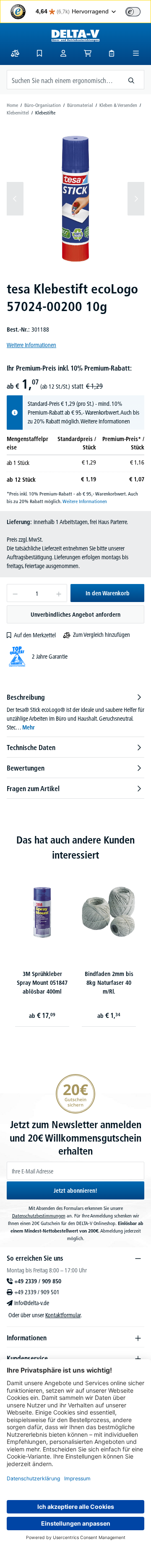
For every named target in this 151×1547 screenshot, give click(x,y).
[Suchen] (131, 79)
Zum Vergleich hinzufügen (101, 635)
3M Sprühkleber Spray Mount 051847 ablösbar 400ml (42, 982)
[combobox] (63, 79)
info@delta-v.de (31, 1303)
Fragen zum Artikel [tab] (33, 788)
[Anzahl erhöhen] (59, 593)
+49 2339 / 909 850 (37, 1281)
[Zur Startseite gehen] (75, 36)
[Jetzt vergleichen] (15, 53)
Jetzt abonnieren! (75, 1190)
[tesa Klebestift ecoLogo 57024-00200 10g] (75, 198)
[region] (75, 199)
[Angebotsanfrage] (111, 53)
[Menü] (136, 53)
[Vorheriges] (15, 198)
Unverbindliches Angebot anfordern (75, 614)
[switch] (133, 11)
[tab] (75, 712)
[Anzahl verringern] (15, 593)
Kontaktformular (63, 1315)
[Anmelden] (63, 53)
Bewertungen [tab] (25, 768)
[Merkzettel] (39, 53)
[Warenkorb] (87, 53)
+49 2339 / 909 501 (37, 1292)
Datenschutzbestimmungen (38, 1215)
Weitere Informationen (31, 345)
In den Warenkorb (108, 593)
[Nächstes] (136, 198)
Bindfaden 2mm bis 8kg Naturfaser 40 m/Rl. (109, 982)
